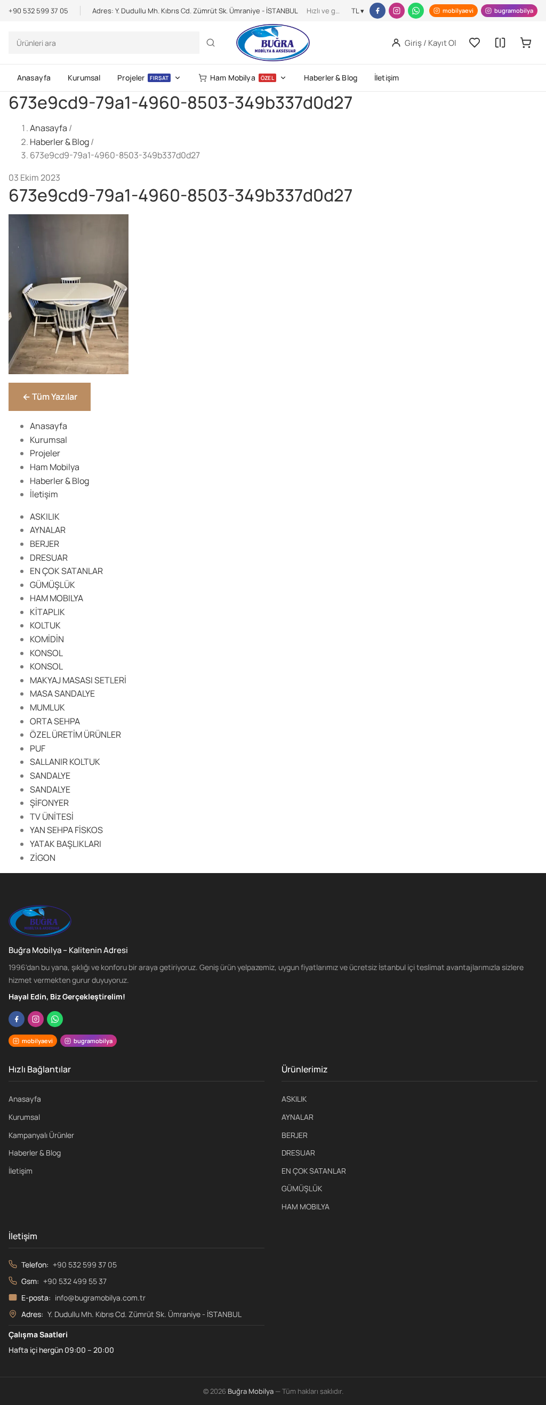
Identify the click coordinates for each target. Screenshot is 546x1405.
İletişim (386, 77)
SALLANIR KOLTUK (65, 762)
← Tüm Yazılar (49, 396)
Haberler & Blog (330, 77)
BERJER (44, 544)
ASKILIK (45, 516)
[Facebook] (378, 11)
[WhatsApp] (416, 11)
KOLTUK (45, 625)
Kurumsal (84, 77)
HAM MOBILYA (56, 598)
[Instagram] (397, 11)
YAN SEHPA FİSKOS (66, 830)
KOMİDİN (47, 639)
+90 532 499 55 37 (75, 1281)
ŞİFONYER (49, 803)
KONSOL (46, 653)
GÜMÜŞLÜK (52, 585)
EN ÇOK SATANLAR (66, 571)
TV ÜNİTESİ (52, 816)
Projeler (142, 77)
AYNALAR (48, 530)
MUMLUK (47, 707)
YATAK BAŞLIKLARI (65, 844)
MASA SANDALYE (62, 693)
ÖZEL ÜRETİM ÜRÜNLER (75, 734)
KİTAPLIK (47, 612)
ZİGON (42, 857)
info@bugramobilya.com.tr (100, 1298)
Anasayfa (34, 77)
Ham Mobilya (242, 77)
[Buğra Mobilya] (273, 42)
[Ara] (210, 42)
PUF (37, 748)
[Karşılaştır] (500, 42)
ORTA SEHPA (55, 721)
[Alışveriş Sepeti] (525, 42)
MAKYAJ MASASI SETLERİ (78, 680)
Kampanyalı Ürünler (41, 1135)
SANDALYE (50, 775)
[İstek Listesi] (474, 42)
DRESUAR (49, 557)
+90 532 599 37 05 (85, 1264)
